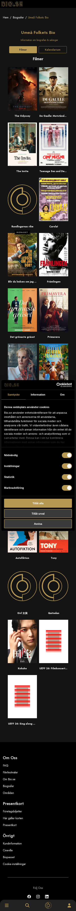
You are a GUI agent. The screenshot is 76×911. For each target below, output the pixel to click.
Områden (8, 793)
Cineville (8, 850)
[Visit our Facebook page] (29, 899)
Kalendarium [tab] (52, 50)
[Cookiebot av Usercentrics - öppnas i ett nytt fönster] (56, 385)
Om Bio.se (9, 779)
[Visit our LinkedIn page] (47, 899)
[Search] (27, 905)
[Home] (48, 905)
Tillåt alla (38, 503)
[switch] (67, 466)
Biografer (18, 17)
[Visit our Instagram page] (38, 899)
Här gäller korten (13, 818)
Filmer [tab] (23, 50)
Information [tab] (38, 394)
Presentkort (9, 825)
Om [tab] (62, 394)
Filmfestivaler (10, 772)
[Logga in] (69, 905)
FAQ (5, 766)
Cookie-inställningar (14, 864)
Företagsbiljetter (12, 811)
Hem (5, 17)
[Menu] (7, 905)
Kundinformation (12, 843)
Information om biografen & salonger (39, 40)
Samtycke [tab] (14, 394)
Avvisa (38, 523)
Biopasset (8, 857)
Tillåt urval (38, 513)
